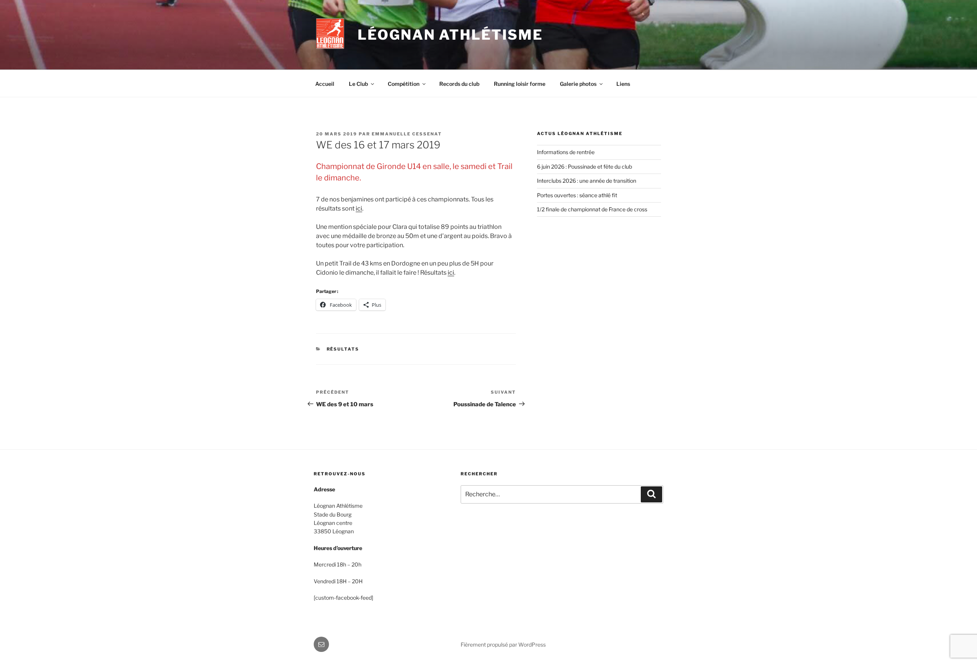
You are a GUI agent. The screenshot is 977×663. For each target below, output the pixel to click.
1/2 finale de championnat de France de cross (592, 209)
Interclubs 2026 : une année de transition (586, 180)
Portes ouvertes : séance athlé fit (577, 195)
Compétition (403, 83)
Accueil (324, 83)
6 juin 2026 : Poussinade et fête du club (584, 166)
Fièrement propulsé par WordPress (503, 644)
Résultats (343, 349)
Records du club (459, 83)
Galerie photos (578, 83)
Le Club (358, 83)
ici (359, 208)
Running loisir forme (519, 83)
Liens (623, 83)
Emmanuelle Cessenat (407, 134)
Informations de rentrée (566, 152)
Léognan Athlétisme (450, 34)
